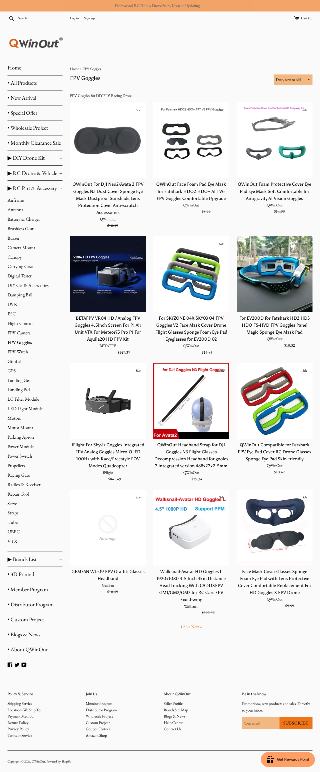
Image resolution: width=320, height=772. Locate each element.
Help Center (173, 722)
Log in (74, 17)
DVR (12, 304)
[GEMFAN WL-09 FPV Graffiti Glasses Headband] (108, 528)
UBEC (14, 532)
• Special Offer (22, 112)
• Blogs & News (24, 634)
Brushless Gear (21, 228)
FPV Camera (19, 333)
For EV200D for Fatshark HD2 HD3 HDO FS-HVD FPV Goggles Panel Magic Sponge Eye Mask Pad (274, 325)
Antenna (15, 209)
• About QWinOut (28, 649)
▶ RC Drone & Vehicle (35, 173)
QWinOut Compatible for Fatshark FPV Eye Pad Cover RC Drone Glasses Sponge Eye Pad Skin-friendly (274, 452)
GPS (12, 371)
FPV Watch (18, 352)
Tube (13, 522)
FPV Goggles (20, 342)
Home (14, 67)
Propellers (16, 465)
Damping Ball (20, 295)
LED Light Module (25, 408)
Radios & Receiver (24, 484)
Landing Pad (19, 389)
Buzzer (14, 238)
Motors (14, 418)
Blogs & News (174, 716)
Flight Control (21, 323)
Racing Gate (19, 475)
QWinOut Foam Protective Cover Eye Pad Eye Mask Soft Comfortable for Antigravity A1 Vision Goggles (274, 191)
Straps (13, 513)
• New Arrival (22, 97)
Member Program (99, 703)
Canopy (15, 257)
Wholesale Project (99, 716)
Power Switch (20, 456)
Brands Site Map (176, 710)
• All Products (22, 82)
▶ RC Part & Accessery (35, 188)
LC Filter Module (23, 399)
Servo (12, 503)
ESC (12, 314)
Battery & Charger (24, 219)
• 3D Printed (21, 574)
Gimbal (14, 361)
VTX (12, 541)
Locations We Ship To (24, 710)
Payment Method (21, 716)
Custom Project (98, 722)
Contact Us (172, 729)
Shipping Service (20, 703)
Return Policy (18, 722)
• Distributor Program (31, 604)
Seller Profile (173, 703)
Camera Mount (21, 247)
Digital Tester (20, 276)
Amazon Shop (96, 735)
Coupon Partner (98, 729)
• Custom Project (26, 619)
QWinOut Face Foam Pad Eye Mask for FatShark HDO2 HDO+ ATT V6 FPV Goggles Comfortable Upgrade (191, 191)
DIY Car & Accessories (28, 285)
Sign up (89, 17)
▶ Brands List (35, 559)
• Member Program (28, 589)
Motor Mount (20, 427)
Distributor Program (101, 710)
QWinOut (38, 761)
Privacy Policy (18, 729)
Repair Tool (18, 494)
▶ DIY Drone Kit (35, 157)
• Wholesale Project (28, 127)
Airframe (16, 200)
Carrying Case (20, 266)
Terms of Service (20, 735)
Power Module (21, 446)
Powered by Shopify (58, 761)
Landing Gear (20, 380)
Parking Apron (21, 437)
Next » (196, 626)
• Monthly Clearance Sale (34, 142)
